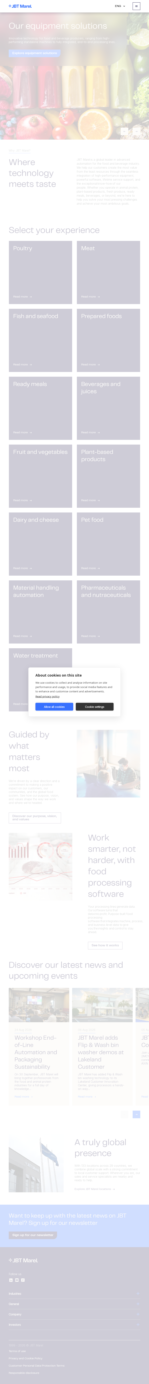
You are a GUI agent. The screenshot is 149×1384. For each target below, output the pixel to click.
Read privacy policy (47, 696)
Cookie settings (94, 706)
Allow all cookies (54, 706)
